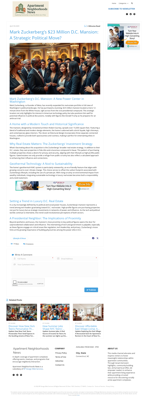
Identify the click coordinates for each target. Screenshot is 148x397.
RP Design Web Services (33, 369)
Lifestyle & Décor (19, 238)
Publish (92, 290)
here (78, 395)
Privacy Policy (110, 386)
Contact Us (90, 386)
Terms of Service (100, 386)
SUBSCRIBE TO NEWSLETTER (121, 8)
